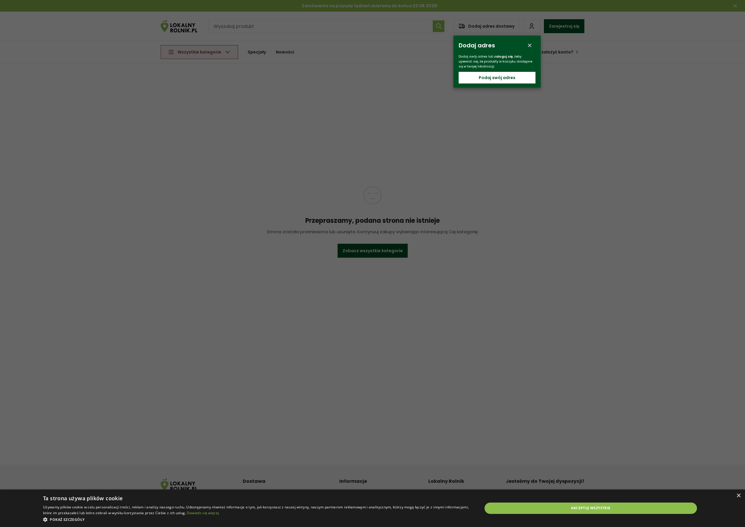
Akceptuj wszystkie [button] (590, 507)
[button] (256, 519)
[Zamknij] (529, 45)
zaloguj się (503, 56)
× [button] (738, 496)
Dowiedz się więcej (203, 512)
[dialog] (372, 508)
